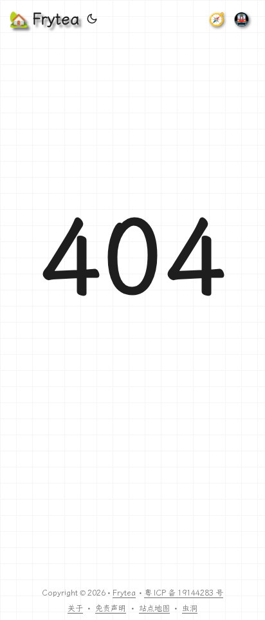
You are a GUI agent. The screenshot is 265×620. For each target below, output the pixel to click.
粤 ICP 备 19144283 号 (183, 592)
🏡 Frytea (44, 19)
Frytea (124, 592)
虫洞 (189, 608)
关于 (75, 608)
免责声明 (110, 608)
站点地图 (154, 608)
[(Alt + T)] (92, 19)
